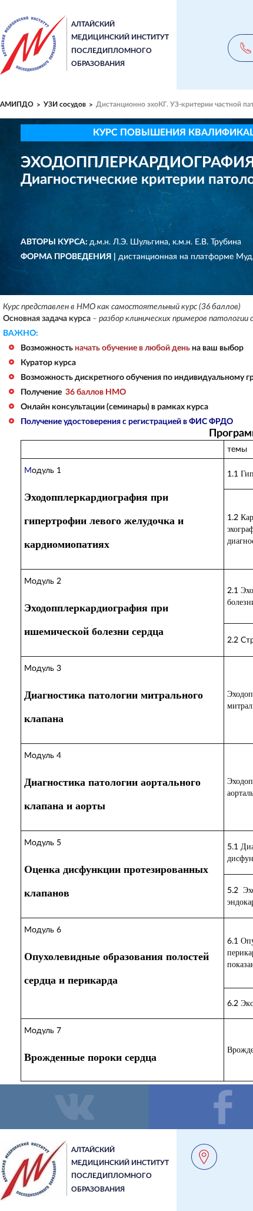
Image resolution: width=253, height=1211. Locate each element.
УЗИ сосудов (65, 104)
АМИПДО (17, 104)
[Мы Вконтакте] (74, 1106)
